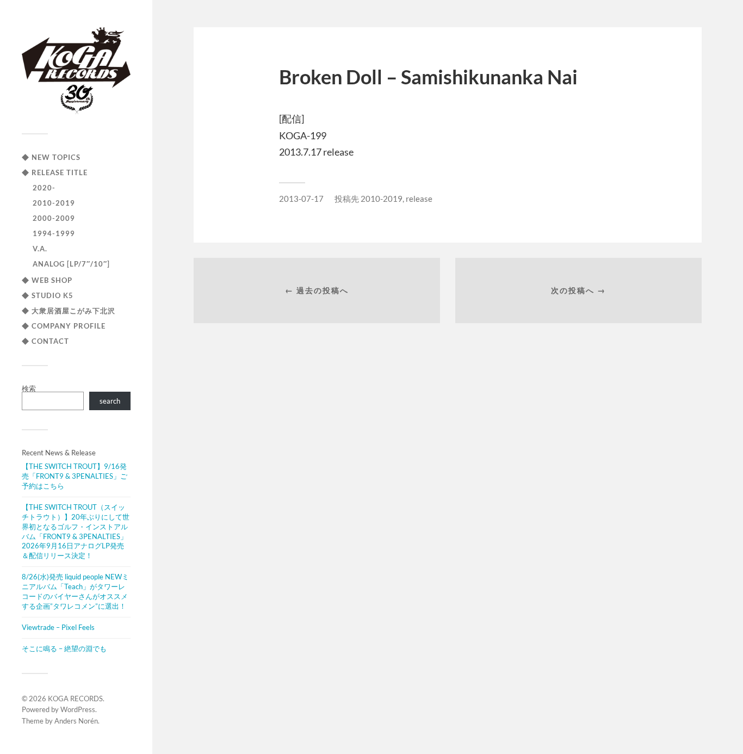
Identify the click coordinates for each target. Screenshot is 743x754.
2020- (44, 187)
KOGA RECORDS (75, 698)
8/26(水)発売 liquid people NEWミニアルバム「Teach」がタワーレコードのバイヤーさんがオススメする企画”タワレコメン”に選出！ (75, 591)
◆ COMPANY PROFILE (64, 326)
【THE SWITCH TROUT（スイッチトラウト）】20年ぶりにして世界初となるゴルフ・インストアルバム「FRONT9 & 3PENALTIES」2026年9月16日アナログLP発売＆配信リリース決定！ (75, 531)
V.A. (40, 248)
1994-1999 (54, 233)
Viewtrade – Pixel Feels (58, 627)
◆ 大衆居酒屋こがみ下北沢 (68, 310)
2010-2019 (54, 203)
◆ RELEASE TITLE (55, 172)
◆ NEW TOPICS (51, 157)
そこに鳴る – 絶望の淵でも (64, 648)
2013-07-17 (301, 198)
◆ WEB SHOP (47, 280)
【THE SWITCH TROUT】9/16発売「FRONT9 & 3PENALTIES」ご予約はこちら (74, 476)
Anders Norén (76, 720)
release (419, 198)
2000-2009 (54, 218)
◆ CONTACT (45, 341)
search (110, 401)
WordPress (77, 709)
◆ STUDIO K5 (47, 295)
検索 (29, 388)
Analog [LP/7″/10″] (71, 263)
